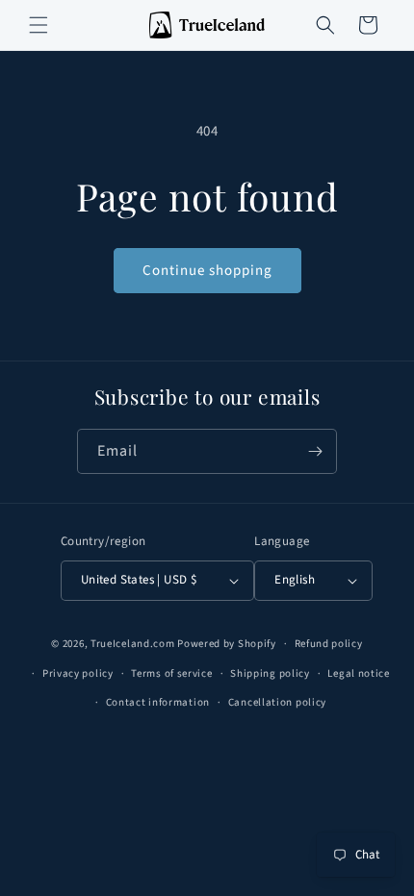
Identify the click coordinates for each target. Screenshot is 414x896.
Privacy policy (78, 673)
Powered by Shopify (226, 643)
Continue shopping (207, 271)
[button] (38, 25)
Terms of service (171, 673)
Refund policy (329, 643)
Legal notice (358, 673)
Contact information (158, 702)
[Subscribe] (315, 451)
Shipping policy (270, 673)
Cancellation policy (277, 702)
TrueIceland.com (133, 643)
